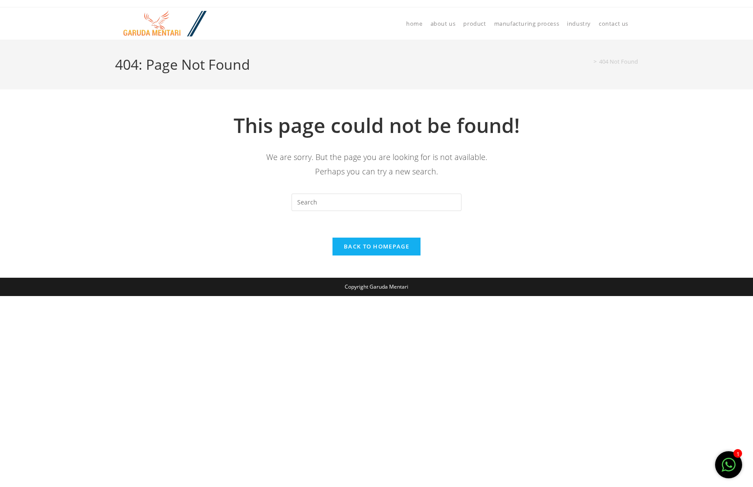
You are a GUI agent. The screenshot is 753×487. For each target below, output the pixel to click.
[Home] (589, 61)
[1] (729, 469)
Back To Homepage (376, 246)
